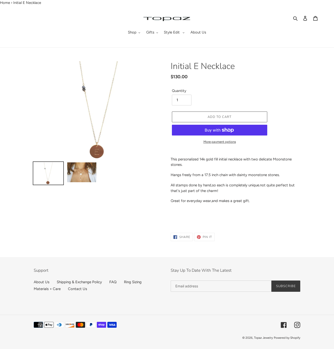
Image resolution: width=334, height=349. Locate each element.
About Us (41, 282)
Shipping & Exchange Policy (79, 282)
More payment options (219, 142)
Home (5, 2)
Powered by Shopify (287, 337)
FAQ (113, 282)
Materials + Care (47, 289)
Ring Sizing (133, 282)
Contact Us (77, 289)
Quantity (179, 91)
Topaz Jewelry (263, 337)
